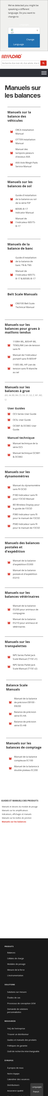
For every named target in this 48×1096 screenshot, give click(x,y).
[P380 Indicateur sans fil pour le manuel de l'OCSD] (8, 516)
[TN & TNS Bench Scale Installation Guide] (11, 261)
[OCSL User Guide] (8, 419)
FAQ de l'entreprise (16, 1028)
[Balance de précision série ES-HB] (10, 723)
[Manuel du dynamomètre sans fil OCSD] (8, 487)
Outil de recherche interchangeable (23, 1051)
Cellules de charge (15, 958)
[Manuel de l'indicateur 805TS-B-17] (11, 222)
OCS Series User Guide (24, 413)
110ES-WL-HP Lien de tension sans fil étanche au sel (25, 368)
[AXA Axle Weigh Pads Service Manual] (11, 164)
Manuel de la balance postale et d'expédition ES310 (25, 574)
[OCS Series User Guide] (8, 413)
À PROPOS (9, 1060)
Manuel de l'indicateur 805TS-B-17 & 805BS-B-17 (25, 274)
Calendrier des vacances (18, 1079)
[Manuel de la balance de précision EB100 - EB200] (10, 702)
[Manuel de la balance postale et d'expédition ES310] (8, 574)
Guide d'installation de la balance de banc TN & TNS (25, 261)
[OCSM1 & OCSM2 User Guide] (8, 427)
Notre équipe (13, 1073)
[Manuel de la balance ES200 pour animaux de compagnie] (8, 609)
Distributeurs (13, 1085)
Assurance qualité (15, 1090)
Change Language (24, 42)
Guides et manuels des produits (22, 1040)
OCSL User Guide (22, 419)
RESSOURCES (10, 1021)
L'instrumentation (15, 975)
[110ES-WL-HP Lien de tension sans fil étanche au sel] (8, 368)
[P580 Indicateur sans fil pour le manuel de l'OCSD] (8, 525)
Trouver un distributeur (18, 1034)
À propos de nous (15, 1067)
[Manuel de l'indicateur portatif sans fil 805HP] (8, 356)
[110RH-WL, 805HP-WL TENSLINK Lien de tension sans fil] (8, 345)
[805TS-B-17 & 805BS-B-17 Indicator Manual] (11, 274)
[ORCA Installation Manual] (11, 131)
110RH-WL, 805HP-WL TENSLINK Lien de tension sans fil (26, 345)
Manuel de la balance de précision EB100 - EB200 (25, 702)
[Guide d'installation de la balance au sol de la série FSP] (11, 199)
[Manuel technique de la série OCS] (8, 445)
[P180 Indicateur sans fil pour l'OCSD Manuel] (8, 496)
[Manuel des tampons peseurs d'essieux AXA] (11, 153)
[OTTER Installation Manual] (11, 141)
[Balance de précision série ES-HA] (10, 713)
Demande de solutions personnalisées (17, 1010)
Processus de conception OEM (21, 1003)
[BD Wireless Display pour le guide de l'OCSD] (8, 506)
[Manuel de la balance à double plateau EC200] (10, 768)
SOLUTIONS (10, 984)
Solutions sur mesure (17, 992)
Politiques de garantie (17, 1045)
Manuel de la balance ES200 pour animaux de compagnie (25, 609)
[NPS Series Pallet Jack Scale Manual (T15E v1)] (8, 657)
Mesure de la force (16, 969)
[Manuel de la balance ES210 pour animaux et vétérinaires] (8, 622)
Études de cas (13, 997)
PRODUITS (9, 946)
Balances (11, 952)
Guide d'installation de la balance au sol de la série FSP (26, 199)
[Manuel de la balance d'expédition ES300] (8, 562)
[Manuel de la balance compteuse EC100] (10, 758)
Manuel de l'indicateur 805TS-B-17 (25, 222)
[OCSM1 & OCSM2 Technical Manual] (8, 454)
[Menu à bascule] (44, 73)
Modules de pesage (16, 964)
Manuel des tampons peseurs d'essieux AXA (24, 153)
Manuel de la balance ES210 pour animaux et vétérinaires (25, 623)
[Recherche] (43, 63)
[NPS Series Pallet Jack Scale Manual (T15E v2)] (8, 666)
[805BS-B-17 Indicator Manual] (11, 210)
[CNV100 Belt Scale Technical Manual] (11, 305)
